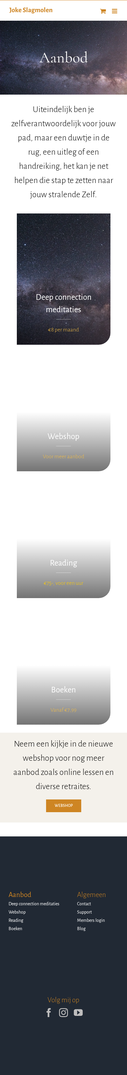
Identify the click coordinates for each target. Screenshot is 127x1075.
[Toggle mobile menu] (115, 11)
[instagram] (63, 1012)
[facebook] (48, 1012)
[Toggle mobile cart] (103, 11)
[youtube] (78, 1012)
